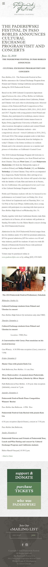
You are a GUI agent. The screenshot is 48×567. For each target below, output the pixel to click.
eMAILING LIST (24, 527)
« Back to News (7, 456)
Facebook (23, 544)
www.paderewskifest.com (10, 257)
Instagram (26, 544)
